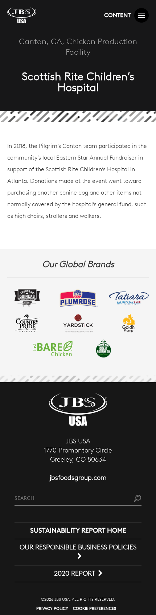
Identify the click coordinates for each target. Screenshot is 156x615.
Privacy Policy (52, 608)
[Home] (21, 15)
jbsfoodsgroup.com (78, 478)
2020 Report (74, 573)
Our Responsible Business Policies (78, 547)
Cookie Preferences (94, 608)
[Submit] (137, 498)
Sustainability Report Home (78, 530)
